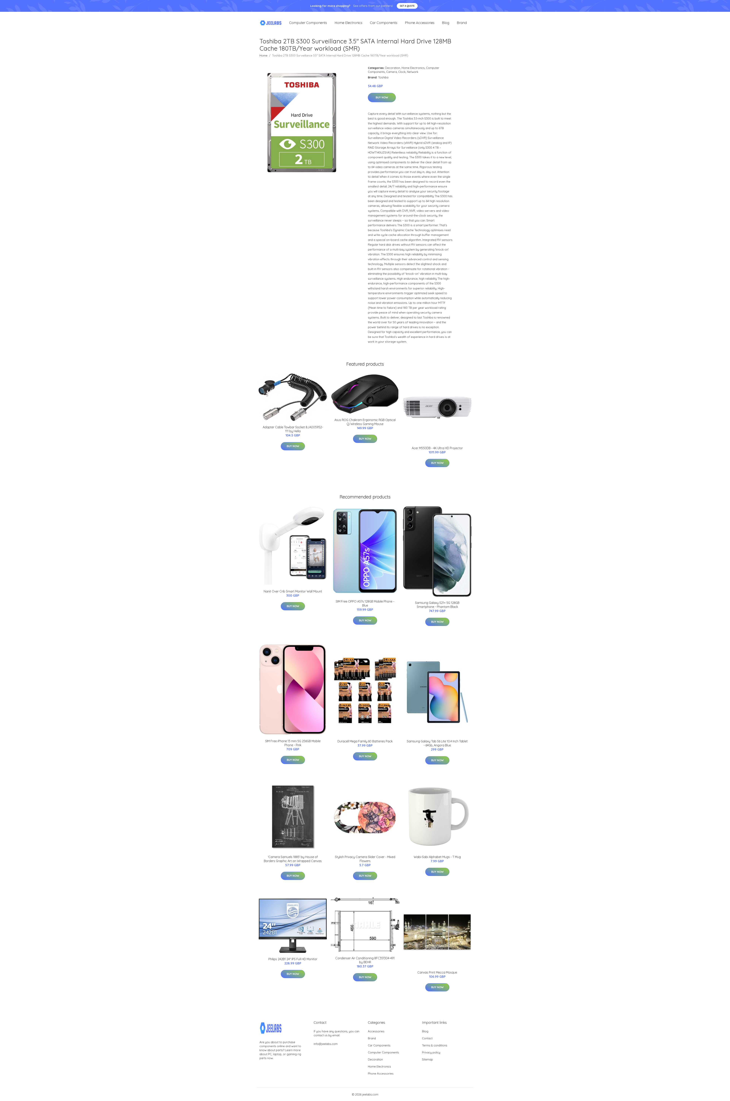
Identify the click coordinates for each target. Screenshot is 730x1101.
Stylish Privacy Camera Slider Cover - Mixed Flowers (365, 859)
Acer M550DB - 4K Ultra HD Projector (437, 448)
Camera (391, 72)
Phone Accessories (419, 23)
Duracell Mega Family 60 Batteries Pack (365, 741)
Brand (462, 23)
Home (263, 55)
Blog (445, 23)
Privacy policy (431, 1052)
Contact (427, 1038)
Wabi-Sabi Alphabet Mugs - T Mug (437, 857)
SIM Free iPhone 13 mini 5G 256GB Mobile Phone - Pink (293, 743)
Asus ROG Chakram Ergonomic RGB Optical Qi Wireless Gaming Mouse (365, 422)
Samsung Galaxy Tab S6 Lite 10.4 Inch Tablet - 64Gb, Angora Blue (437, 743)
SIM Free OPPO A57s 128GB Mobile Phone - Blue (365, 603)
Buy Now (382, 97)
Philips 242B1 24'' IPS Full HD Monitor (292, 959)
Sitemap (427, 1059)
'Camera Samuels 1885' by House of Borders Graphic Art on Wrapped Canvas (293, 859)
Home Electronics (348, 23)
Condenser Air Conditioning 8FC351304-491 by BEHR (365, 960)
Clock (402, 72)
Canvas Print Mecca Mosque (437, 972)
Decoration (392, 68)
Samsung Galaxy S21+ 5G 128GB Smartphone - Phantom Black (437, 605)
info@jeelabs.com (326, 1044)
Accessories (376, 1031)
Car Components (383, 23)
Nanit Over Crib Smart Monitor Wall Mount (293, 591)
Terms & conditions (434, 1045)
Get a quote (407, 5)
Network (412, 72)
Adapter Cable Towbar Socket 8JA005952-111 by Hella (293, 429)
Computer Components (308, 23)
